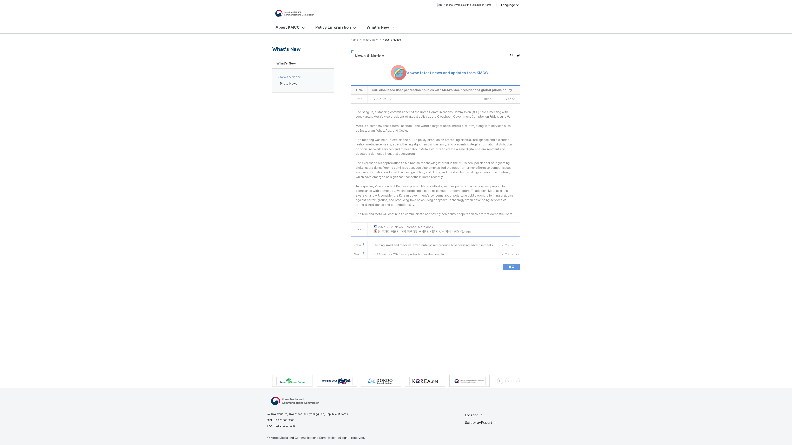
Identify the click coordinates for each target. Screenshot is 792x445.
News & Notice (290, 77)
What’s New (286, 63)
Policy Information (333, 27)
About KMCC (288, 27)
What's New (378, 27)
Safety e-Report (479, 422)
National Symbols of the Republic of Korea (467, 5)
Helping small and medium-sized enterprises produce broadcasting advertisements (433, 245)
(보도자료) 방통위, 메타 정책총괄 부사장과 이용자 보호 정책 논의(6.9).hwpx (424, 232)
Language (508, 5)
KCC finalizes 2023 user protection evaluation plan (410, 254)
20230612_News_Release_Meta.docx (405, 227)
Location (472, 415)
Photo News (288, 83)
